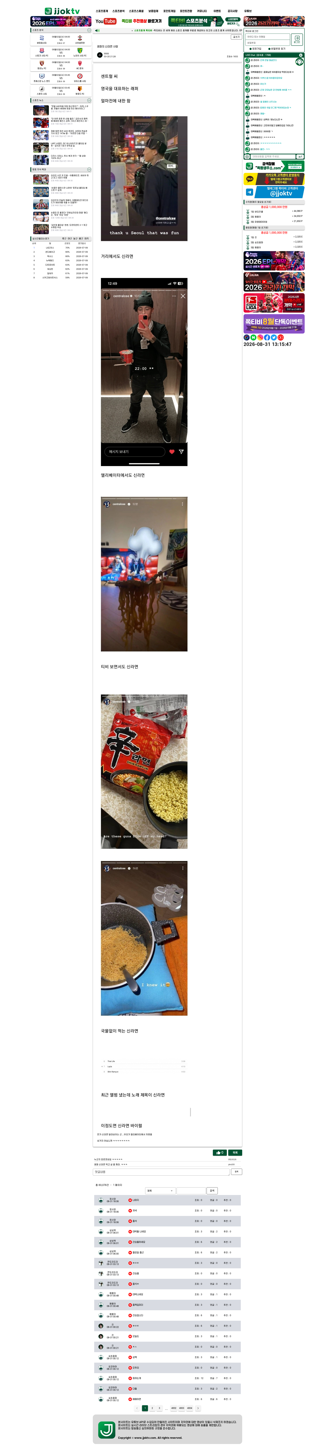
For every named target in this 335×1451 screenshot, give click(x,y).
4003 (181, 1408)
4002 (173, 1408)
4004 (189, 1408)
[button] (160, 1190)
